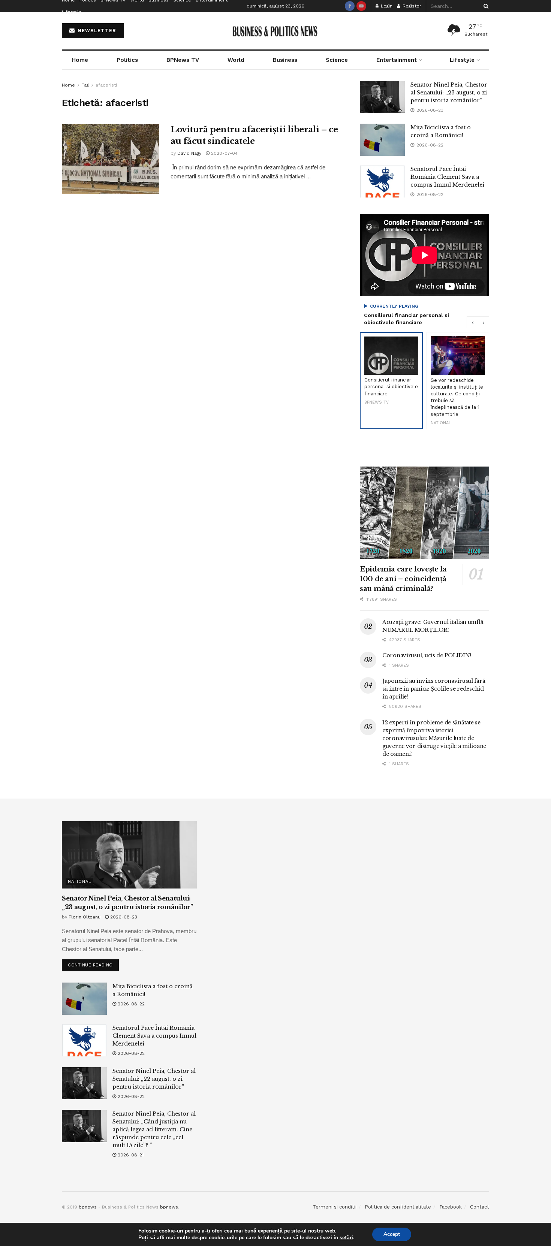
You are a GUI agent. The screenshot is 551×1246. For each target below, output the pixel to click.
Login (385, 6)
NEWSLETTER (96, 30)
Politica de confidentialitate (398, 1207)
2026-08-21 (130, 1155)
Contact (479, 1207)
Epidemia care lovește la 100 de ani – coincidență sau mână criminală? (403, 579)
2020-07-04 (224, 153)
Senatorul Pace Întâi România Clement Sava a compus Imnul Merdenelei (447, 177)
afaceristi (106, 85)
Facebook (450, 1207)
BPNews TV (182, 60)
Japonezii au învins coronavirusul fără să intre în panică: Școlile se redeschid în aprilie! (433, 689)
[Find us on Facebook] (350, 6)
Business (285, 60)
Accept (391, 1234)
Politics (127, 60)
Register (411, 6)
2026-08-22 (130, 1004)
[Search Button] (485, 6)
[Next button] (483, 322)
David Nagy (189, 153)
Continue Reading (93, 963)
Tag (85, 85)
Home (80, 60)
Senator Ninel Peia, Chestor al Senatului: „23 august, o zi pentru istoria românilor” (448, 92)
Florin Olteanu (84, 917)
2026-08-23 (123, 917)
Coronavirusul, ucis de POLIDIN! (426, 655)
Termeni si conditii (334, 1207)
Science (337, 60)
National (79, 881)
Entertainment (396, 60)
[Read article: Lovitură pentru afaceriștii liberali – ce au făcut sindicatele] (110, 159)
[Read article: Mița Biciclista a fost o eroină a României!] (382, 140)
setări (346, 1237)
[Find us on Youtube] (361, 6)
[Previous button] (472, 322)
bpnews (88, 1207)
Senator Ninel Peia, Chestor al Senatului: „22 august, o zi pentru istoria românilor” (154, 1079)
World (236, 60)
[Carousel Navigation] (478, 322)
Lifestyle (72, 12)
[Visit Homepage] (275, 31)
